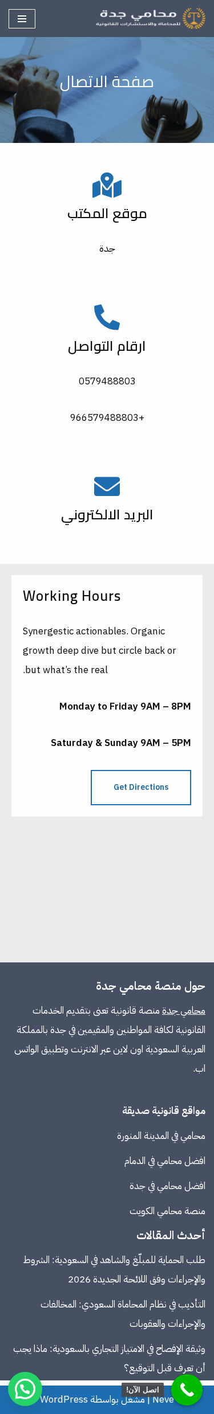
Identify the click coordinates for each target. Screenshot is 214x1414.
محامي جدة (183, 1010)
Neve (163, 1399)
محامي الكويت (156, 1211)
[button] (25, 1389)
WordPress (64, 1399)
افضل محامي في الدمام (164, 1161)
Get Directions (141, 787)
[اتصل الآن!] (187, 1389)
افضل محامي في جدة (167, 1186)
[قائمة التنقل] (22, 18)
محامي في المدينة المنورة (161, 1136)
